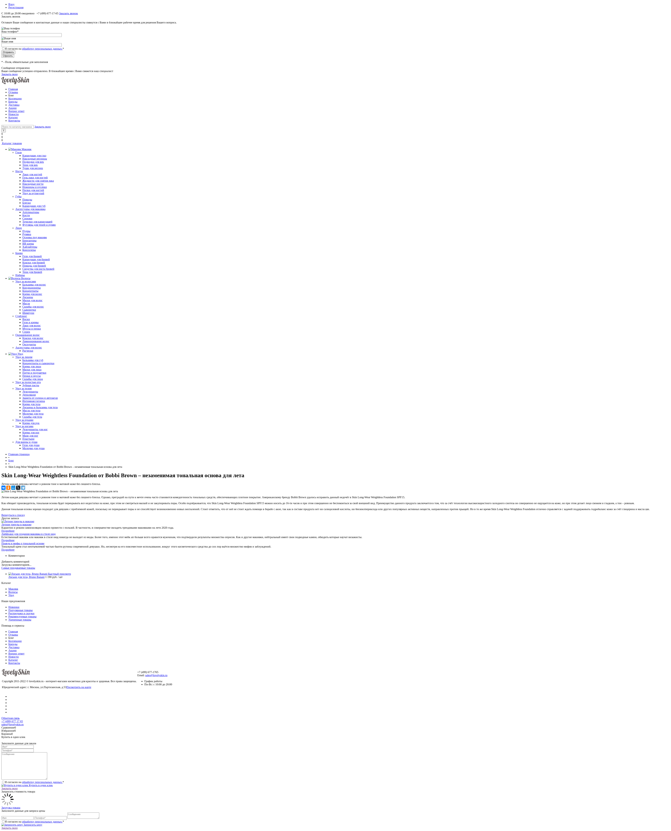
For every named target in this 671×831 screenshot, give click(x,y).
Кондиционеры (31, 287)
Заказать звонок (68, 13)
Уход (11, 595)
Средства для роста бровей (38, 268)
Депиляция (29, 394)
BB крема (28, 243)
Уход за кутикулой (33, 193)
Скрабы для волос (33, 306)
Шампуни (28, 312)
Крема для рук (30, 423)
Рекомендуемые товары (22, 616)
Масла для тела (31, 410)
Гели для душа (30, 445)
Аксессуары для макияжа (30, 209)
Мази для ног (30, 435)
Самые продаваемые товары (18, 567)
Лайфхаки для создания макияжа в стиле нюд (28, 533)
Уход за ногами (24, 426)
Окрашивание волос (27, 334)
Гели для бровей (32, 256)
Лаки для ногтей (32, 174)
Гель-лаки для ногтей (35, 177)
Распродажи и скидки (21, 613)
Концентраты (30, 290)
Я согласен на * (34, 782)
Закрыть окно (9, 74)
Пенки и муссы (31, 375)
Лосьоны (27, 297)
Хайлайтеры (29, 246)
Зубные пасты (30, 385)
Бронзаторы (29, 240)
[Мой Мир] (13, 488)
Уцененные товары (19, 619)
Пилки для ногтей (33, 190)
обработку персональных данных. (42, 48)
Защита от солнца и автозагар (40, 397)
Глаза (18, 152)
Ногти (19, 171)
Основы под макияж (34, 237)
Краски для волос (32, 338)
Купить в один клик (40, 785)
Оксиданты (29, 344)
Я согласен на (34, 48)
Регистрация (15, 7)
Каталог (13, 117)
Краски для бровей (33, 262)
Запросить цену (32, 824)
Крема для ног (30, 432)
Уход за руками (24, 419)
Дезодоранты (30, 391)
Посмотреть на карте (78, 687)
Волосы (13, 592)
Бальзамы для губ (32, 360)
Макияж (13, 588)
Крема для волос (32, 294)
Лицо (18, 227)
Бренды (12, 101)
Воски (26, 319)
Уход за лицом (23, 357)
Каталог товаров (11, 143)
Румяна (26, 234)
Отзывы (13, 92)
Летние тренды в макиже (16, 524)
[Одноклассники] (8, 488)
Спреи (26, 331)
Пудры (26, 231)
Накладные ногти (33, 183)
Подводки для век (33, 161)
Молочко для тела (33, 413)
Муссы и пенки (31, 328)
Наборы (20, 275)
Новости (13, 114)
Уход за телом (23, 388)
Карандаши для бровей (36, 259)
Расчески (27, 350)
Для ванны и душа (26, 442)
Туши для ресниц (32, 168)
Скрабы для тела (32, 416)
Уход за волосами (25, 281)
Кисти (26, 215)
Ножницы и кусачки (34, 187)
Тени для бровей (32, 272)
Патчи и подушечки (34, 372)
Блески (26, 202)
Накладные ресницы (34, 158)
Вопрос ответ (16, 111)
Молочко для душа (33, 448)
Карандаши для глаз (34, 155)
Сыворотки (29, 309)
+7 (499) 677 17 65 (12, 721)
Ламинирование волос (35, 341)
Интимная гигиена (33, 401)
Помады (27, 199)
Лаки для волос (31, 325)
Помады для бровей (34, 265)
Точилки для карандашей (37, 221)
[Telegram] (23, 488)
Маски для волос (32, 300)
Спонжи (27, 218)
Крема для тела (31, 404)
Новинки (13, 607)
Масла (26, 303)
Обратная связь (10, 718)
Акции (12, 107)
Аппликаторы (30, 212)
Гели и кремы (30, 322)
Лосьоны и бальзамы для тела (40, 407)
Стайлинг (21, 316)
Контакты (14, 120)
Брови (19, 253)
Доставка (13, 104)
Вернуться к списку (13, 515)
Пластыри (28, 438)
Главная (13, 89)
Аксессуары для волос (28, 347)
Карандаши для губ (33, 205)
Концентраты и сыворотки (38, 363)
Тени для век (30, 165)
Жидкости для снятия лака (38, 180)
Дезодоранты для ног (35, 429)
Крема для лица (31, 366)
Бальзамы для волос (34, 284)
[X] (18, 488)
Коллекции (15, 98)
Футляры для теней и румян (39, 224)
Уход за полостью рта (28, 382)
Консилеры (29, 249)
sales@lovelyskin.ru (156, 675)
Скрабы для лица (32, 379)
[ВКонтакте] (3, 488)
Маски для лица (31, 369)
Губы (18, 196)
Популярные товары (20, 610)
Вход (11, 4)
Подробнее (8, 530)
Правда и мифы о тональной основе (22, 543)
